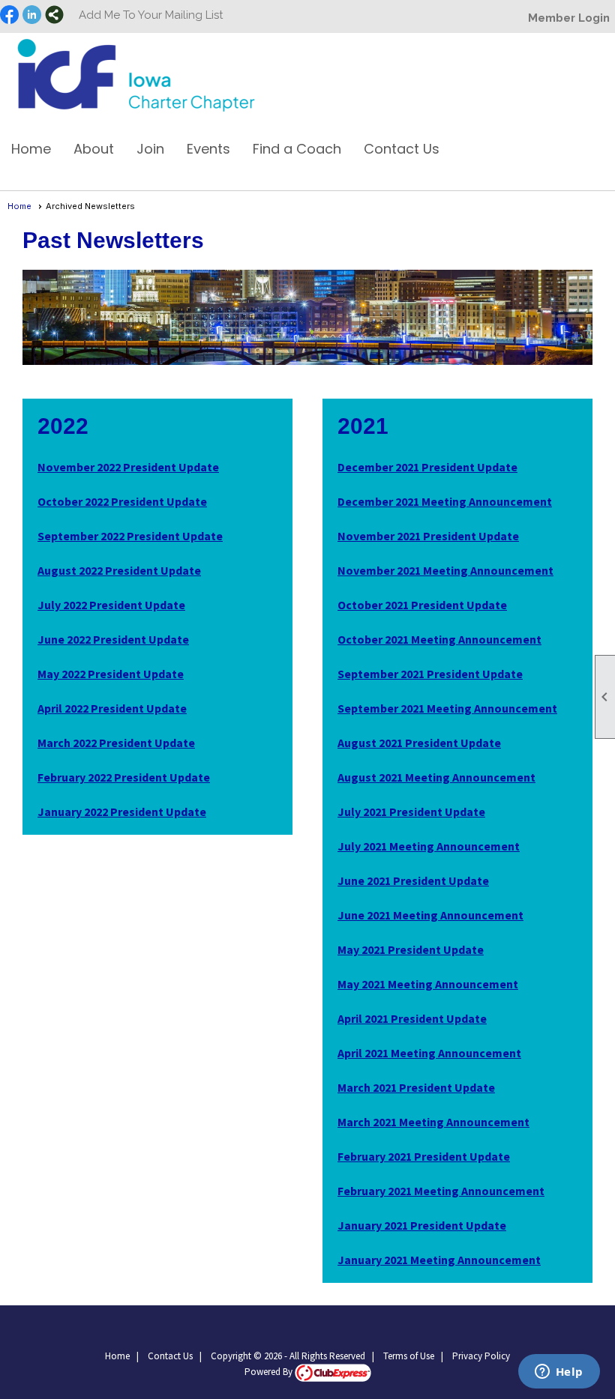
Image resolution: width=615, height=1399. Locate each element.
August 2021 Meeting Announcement (437, 777)
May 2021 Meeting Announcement (428, 983)
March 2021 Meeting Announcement (434, 1121)
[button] (94, 155)
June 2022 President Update (113, 639)
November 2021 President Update (428, 535)
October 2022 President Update (122, 501)
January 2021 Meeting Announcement (439, 1259)
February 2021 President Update (424, 1156)
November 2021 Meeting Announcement (446, 570)
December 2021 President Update (428, 466)
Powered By (269, 1371)
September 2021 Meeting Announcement (447, 708)
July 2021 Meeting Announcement (429, 846)
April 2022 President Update (112, 708)
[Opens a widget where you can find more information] (559, 1373)
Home (31, 148)
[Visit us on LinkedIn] (31, 15)
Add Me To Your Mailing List (151, 15)
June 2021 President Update (413, 880)
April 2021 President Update (412, 1018)
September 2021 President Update (430, 673)
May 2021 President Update (411, 949)
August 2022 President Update (119, 570)
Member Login (569, 18)
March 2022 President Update (116, 742)
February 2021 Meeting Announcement (441, 1190)
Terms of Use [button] (408, 1356)
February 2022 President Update (124, 777)
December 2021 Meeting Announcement (445, 501)
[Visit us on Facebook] (9, 15)
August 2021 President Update (419, 742)
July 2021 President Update (411, 811)
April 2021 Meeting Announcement (429, 1052)
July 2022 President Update (111, 604)
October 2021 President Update (422, 604)
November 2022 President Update (128, 466)
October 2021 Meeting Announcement (440, 639)
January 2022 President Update (122, 811)
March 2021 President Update (416, 1087)
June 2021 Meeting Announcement (431, 914)
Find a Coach (297, 148)
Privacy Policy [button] (481, 1356)
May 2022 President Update (111, 673)
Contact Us (402, 148)
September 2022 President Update (130, 535)
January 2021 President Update (422, 1225)
